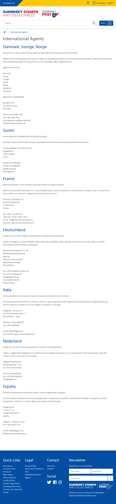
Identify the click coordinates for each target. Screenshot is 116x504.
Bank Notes (8, 474)
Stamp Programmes (11, 483)
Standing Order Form (12, 486)
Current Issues (9, 468)
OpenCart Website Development (82, 495)
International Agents (18, 32)
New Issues (7, 466)
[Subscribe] (110, 478)
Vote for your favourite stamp (12, 491)
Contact (50, 468)
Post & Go (7, 471)
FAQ (26, 471)
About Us (51, 466)
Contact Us (9, 3)
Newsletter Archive (33, 474)
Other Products (9, 477)
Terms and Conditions (34, 468)
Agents (28, 477)
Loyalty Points (9, 480)
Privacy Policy (30, 466)
